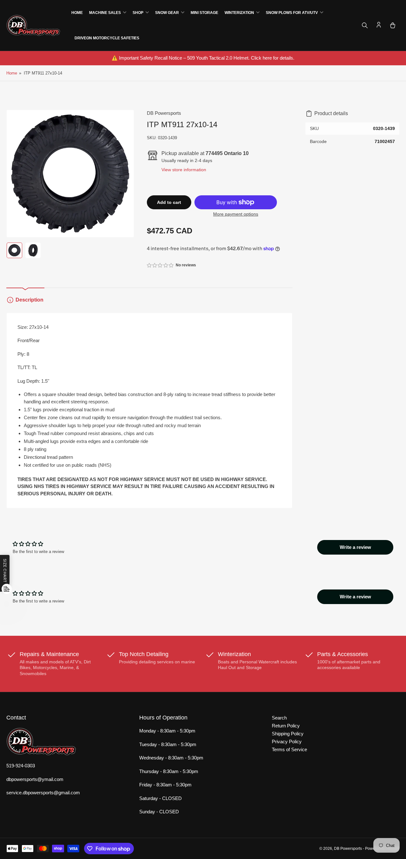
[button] (160, 265)
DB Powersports (164, 113)
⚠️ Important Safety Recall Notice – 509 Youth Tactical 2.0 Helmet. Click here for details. (203, 58)
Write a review (355, 547)
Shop (138, 12)
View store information (183, 169)
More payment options (235, 214)
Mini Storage (204, 12)
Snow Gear (167, 12)
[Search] (365, 25)
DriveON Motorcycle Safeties (107, 38)
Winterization (239, 12)
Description (29, 300)
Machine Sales (105, 12)
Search (279, 717)
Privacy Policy (287, 741)
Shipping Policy (288, 733)
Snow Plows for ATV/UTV (292, 12)
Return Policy (286, 725)
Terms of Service (289, 749)
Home (77, 12)
